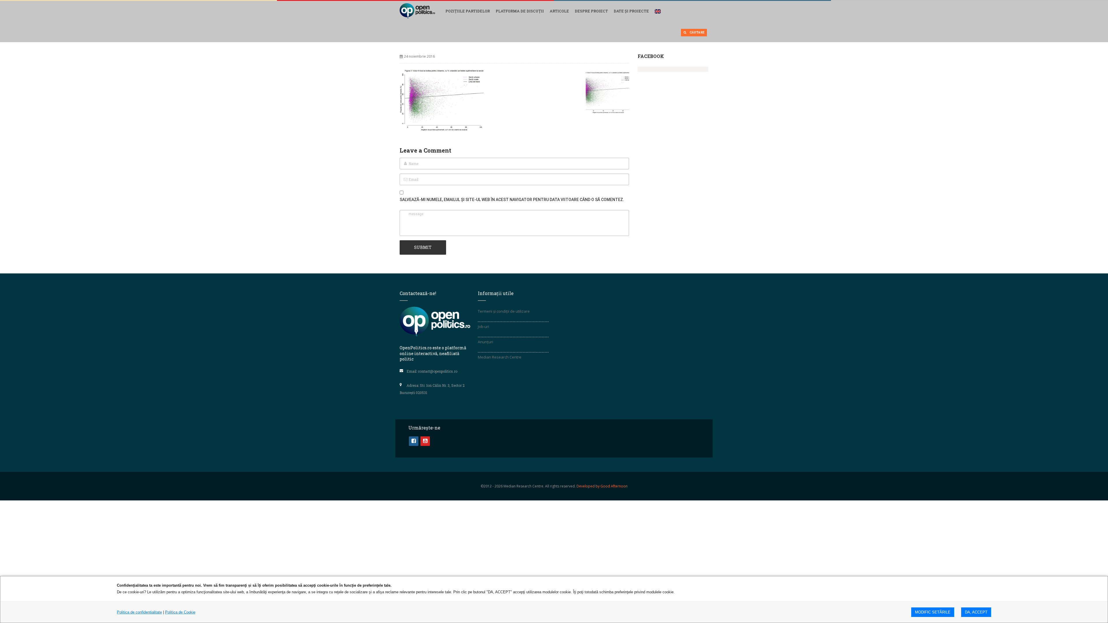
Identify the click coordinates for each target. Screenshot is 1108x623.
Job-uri (483, 326)
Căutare (696, 32)
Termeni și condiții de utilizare (504, 311)
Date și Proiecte (631, 11)
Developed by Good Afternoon (602, 486)
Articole (559, 11)
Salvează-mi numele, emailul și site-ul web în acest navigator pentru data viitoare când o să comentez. (512, 199)
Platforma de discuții (520, 11)
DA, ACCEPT (976, 612)
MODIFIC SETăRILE (932, 612)
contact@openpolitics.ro (437, 371)
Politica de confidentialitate (139, 612)
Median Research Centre (499, 357)
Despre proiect (591, 11)
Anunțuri (485, 341)
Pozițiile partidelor (468, 11)
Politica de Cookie (180, 612)
